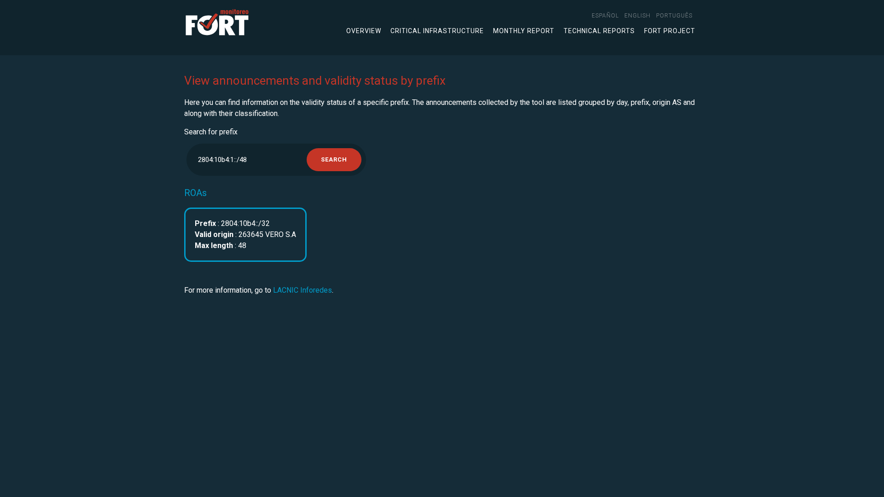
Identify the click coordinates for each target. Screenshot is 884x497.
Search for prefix (211, 131)
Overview (363, 31)
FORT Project (669, 31)
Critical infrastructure (437, 31)
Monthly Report (523, 31)
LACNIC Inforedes (302, 290)
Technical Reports (599, 31)
